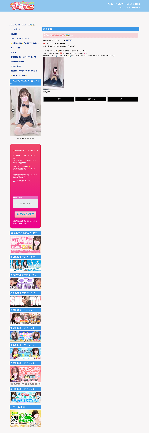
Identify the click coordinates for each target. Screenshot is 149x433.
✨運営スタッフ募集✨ (19, 75)
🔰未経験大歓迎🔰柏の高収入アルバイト (25, 43)
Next (38, 110)
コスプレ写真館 (16, 66)
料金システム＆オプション (20, 39)
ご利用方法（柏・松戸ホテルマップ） (24, 57)
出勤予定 (14, 34)
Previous (13, 110)
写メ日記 (14, 52)
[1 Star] (44, 44)
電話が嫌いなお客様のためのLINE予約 (24, 71)
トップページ (15, 29)
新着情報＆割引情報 (17, 62)
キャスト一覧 (15, 48)
